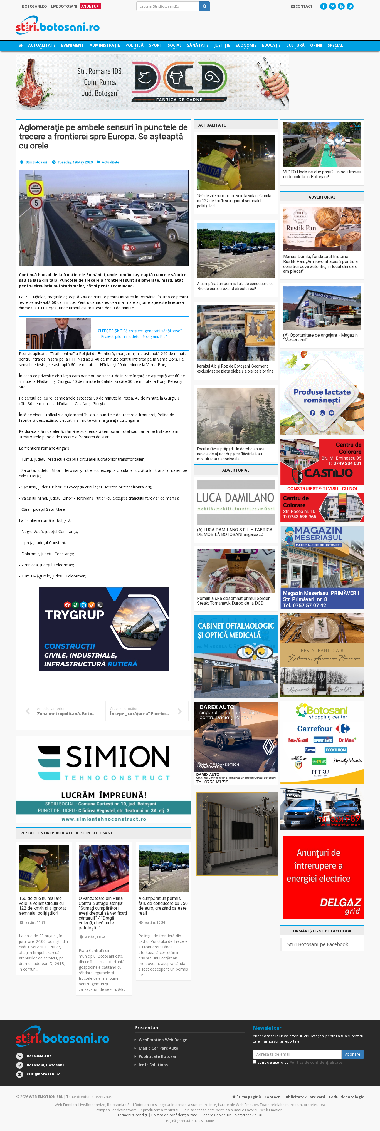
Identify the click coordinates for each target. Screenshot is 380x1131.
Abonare (352, 1054)
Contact (272, 1096)
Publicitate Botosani (159, 1056)
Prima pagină (248, 1096)
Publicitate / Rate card (304, 1096)
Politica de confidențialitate (316, 1062)
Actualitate (110, 162)
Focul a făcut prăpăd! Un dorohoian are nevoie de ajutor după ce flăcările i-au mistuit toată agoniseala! (231, 454)
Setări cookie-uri (248, 1114)
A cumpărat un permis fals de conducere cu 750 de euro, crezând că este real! (163, 906)
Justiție (222, 45)
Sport (155, 45)
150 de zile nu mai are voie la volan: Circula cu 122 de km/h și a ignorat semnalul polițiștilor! (42, 906)
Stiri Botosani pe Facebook (317, 944)
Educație (271, 45)
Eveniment (72, 45)
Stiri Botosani (36, 162)
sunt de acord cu (299, 1062)
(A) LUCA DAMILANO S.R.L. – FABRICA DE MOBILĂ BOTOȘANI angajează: (234, 532)
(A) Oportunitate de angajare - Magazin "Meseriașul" (320, 338)
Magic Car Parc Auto (158, 1048)
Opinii (316, 45)
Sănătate (198, 45)
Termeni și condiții (132, 1114)
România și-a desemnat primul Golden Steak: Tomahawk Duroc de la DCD (233, 601)
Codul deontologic (346, 1096)
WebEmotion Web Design (163, 1039)
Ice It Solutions (153, 1064)
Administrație (105, 45)
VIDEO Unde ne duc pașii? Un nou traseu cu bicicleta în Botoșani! (322, 174)
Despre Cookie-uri (216, 1114)
